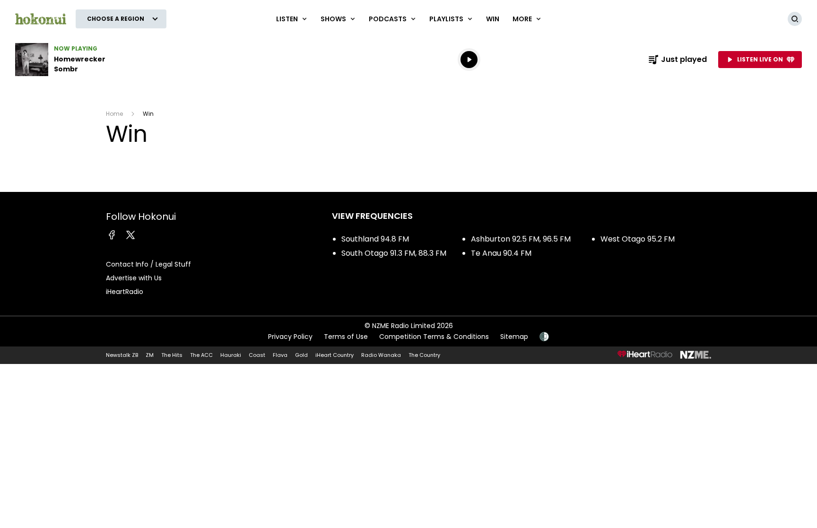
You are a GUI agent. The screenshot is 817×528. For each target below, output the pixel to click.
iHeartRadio (124, 291)
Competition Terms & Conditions (434, 336)
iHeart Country (334, 355)
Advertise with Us (134, 278)
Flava (280, 355)
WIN (492, 19)
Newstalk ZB (122, 355)
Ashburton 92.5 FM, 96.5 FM (521, 239)
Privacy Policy (290, 336)
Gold (301, 355)
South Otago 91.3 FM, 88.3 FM (393, 253)
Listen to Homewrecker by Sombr (75, 59)
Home (114, 114)
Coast (257, 355)
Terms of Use (346, 336)
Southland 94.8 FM (375, 239)
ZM (150, 355)
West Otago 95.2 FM (637, 239)
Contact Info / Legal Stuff (148, 264)
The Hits (172, 355)
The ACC (201, 355)
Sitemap (514, 336)
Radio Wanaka (381, 355)
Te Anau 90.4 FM (501, 253)
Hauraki (230, 355)
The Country (424, 355)
